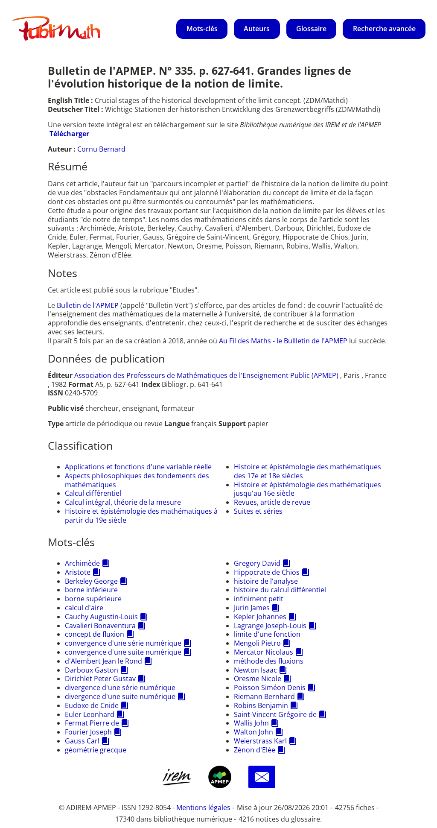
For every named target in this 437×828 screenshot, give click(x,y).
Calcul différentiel (93, 493)
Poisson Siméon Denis (270, 687)
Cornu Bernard (101, 149)
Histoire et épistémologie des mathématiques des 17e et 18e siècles (307, 471)
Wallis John (251, 723)
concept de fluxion (94, 634)
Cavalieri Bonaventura (100, 625)
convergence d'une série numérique (123, 643)
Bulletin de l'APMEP (88, 305)
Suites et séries (258, 511)
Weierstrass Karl (260, 741)
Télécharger (69, 133)
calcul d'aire (84, 607)
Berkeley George (91, 581)
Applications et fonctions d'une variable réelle (138, 466)
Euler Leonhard (89, 714)
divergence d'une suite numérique (120, 696)
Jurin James (252, 607)
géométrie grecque (95, 750)
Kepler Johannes (260, 616)
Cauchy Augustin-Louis (101, 616)
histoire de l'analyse (266, 581)
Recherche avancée (384, 28)
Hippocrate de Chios (267, 572)
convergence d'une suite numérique (123, 652)
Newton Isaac (255, 670)
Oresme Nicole (257, 678)
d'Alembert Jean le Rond (103, 661)
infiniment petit (258, 598)
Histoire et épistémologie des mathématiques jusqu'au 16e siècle (307, 489)
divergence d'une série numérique (120, 687)
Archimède (82, 563)
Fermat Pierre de (92, 723)
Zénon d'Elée (254, 750)
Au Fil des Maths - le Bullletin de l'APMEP (283, 340)
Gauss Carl (82, 741)
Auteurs (257, 28)
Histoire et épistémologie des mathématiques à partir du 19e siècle (141, 515)
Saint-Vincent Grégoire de (275, 714)
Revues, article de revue (272, 502)
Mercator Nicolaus (263, 652)
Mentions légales (203, 807)
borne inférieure (91, 589)
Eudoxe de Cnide (92, 705)
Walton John (253, 732)
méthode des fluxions (268, 661)
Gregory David (257, 563)
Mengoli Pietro (257, 643)
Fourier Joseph (88, 732)
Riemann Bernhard (264, 696)
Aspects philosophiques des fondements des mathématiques (137, 480)
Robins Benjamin (261, 705)
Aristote (77, 572)
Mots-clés (202, 28)
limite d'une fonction (267, 634)
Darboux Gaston (91, 670)
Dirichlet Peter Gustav (100, 678)
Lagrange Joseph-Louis (270, 625)
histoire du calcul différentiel (280, 589)
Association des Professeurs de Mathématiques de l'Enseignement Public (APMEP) (206, 375)
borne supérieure (93, 598)
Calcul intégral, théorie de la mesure (123, 502)
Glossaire (311, 28)
